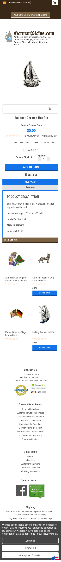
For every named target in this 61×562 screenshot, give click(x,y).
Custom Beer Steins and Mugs (30, 413)
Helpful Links (30, 460)
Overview (30, 182)
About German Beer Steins (30, 435)
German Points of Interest (30, 428)
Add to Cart (44, 293)
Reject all (30, 548)
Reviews (30, 187)
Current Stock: (24, 157)
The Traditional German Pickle (30, 432)
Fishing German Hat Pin (43, 332)
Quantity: (42, 155)
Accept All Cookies (30, 555)
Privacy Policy (50, 533)
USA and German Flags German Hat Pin (15, 333)
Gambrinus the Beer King (30, 424)
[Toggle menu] (4, 4)
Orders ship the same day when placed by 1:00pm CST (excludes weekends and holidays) (30, 513)
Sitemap (30, 456)
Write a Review (49, 136)
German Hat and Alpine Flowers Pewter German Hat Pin (16, 279)
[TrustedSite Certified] (38, 386)
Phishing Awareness (30, 471)
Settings (30, 541)
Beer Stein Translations (30, 420)
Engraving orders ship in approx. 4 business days (30, 518)
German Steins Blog (30, 409)
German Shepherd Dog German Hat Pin (43, 279)
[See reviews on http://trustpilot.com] (37, 491)
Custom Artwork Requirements (30, 417)
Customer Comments (30, 464)
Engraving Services (30, 439)
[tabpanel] (16, 272)
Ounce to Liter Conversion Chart (30, 15)
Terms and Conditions (30, 468)
